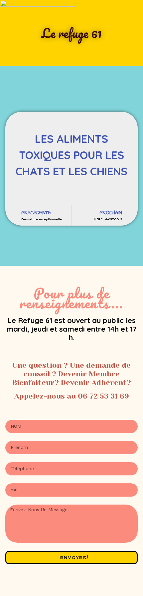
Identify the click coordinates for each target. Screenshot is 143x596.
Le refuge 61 (72, 33)
